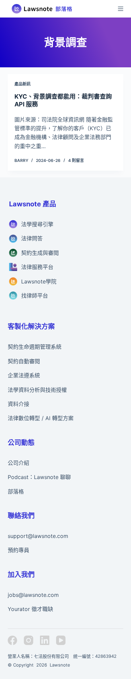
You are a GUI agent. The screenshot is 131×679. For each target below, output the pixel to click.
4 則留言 (76, 160)
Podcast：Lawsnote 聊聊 (39, 477)
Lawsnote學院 (38, 281)
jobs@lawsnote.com (33, 594)
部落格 (16, 491)
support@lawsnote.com (38, 536)
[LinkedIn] (44, 640)
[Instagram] (28, 640)
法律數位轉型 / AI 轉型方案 (41, 418)
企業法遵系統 (24, 375)
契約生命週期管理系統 (34, 346)
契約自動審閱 (24, 361)
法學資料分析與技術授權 (37, 389)
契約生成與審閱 (40, 252)
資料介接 (18, 404)
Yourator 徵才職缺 (30, 609)
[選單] (120, 8)
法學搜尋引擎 (37, 224)
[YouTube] (61, 640)
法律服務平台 (37, 267)
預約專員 (18, 550)
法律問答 (32, 238)
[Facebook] (12, 640)
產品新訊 (22, 84)
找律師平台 (34, 295)
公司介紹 (18, 463)
